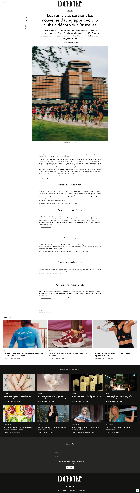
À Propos (57, 490)
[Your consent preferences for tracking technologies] (137, 490)
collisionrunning (83, 251)
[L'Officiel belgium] (70, 4)
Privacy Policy (76, 463)
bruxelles (42, 312)
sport (48, 312)
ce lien (76, 203)
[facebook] (26, 15)
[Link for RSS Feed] (73, 487)
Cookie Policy (81, 490)
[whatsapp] (26, 26)
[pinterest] (26, 18)
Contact (64, 490)
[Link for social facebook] (67, 487)
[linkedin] (26, 20)
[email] (26, 12)
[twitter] (26, 23)
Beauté (70, 11)
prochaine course (46, 227)
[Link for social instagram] (70, 487)
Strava (60, 273)
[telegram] (26, 28)
